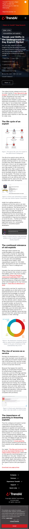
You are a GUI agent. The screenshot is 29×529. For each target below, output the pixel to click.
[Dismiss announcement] (25, 2)
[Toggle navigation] (25, 18)
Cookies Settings (14, 521)
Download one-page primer (10, 467)
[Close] (27, 508)
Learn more (9, 518)
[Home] (15, 494)
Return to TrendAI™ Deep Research (14, 25)
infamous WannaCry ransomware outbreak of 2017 (12, 276)
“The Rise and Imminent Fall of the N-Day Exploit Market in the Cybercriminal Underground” (14, 450)
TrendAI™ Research (7, 76)
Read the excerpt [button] (8, 11)
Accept (14, 526)
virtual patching (19, 441)
